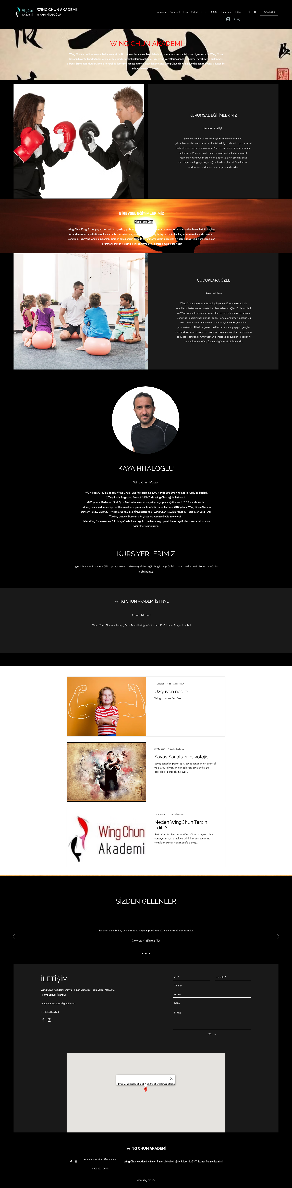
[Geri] (14, 936)
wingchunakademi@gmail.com (58, 1003)
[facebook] (249, 12)
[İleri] (278, 936)
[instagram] (254, 12)
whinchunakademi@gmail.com (101, 1158)
